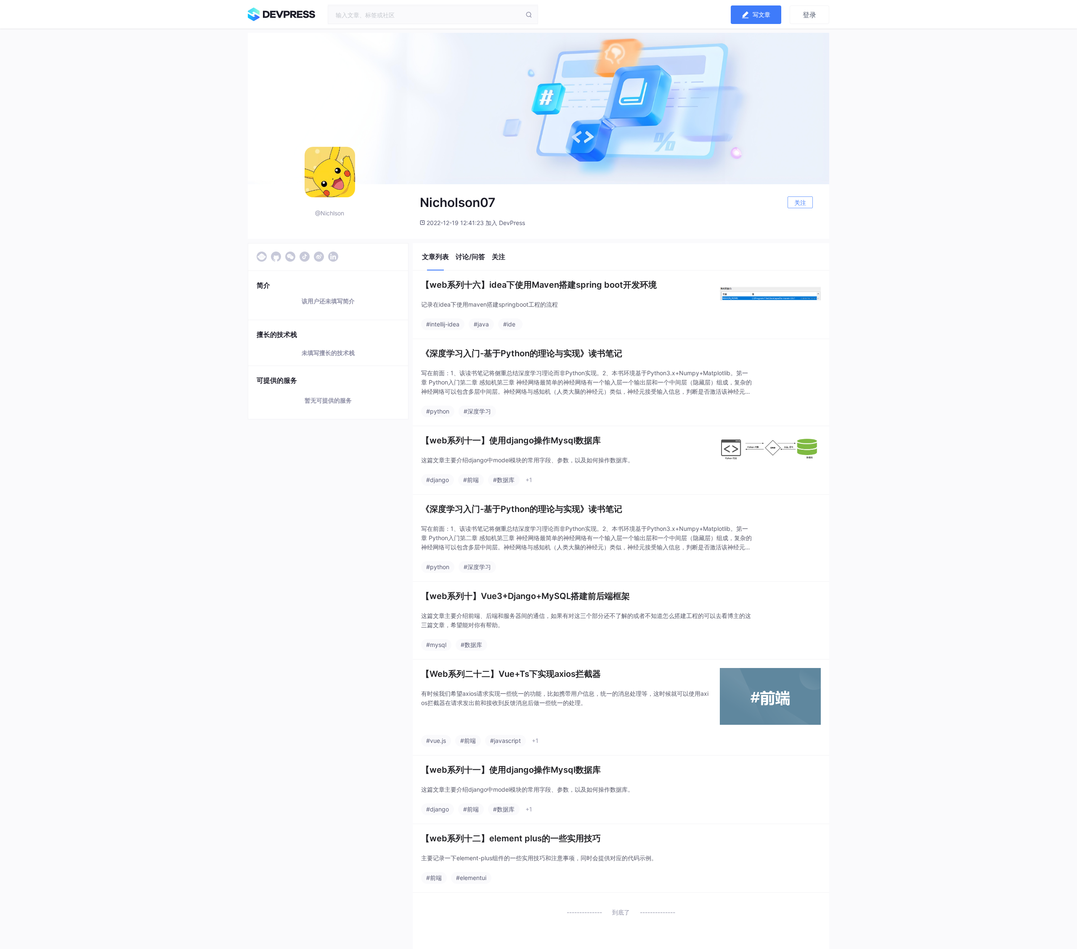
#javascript (505, 740)
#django (437, 479)
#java (481, 324)
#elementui (471, 877)
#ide (509, 324)
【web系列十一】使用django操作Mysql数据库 (511, 440)
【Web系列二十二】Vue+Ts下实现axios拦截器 (511, 674)
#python (437, 411)
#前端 (471, 479)
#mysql (436, 644)
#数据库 (504, 479)
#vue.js (436, 740)
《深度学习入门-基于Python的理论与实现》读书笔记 (521, 353)
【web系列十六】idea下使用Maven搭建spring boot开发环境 (539, 285)
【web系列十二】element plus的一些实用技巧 (511, 838)
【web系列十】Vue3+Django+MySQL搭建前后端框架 (525, 596)
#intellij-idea (442, 324)
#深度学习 (477, 411)
